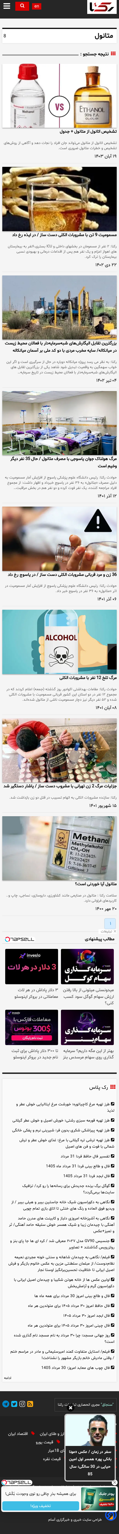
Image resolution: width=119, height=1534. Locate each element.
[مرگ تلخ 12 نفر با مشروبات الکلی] (59, 642)
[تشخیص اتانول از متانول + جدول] (59, 96)
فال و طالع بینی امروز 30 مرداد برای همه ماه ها (72, 1296)
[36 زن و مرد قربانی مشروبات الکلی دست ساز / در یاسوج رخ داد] (59, 539)
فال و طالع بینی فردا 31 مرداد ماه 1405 (78, 1166)
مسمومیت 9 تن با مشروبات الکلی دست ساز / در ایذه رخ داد (64, 235)
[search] (22, 6)
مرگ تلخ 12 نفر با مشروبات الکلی (88, 678)
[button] (7, 6)
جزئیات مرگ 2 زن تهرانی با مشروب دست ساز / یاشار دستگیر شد (60, 786)
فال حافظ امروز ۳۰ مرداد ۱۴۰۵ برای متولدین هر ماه (69, 1306)
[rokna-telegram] (5, 1405)
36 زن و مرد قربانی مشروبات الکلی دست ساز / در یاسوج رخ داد (62, 575)
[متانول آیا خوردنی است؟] (59, 848)
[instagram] (21, 1405)
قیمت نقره (52, 1459)
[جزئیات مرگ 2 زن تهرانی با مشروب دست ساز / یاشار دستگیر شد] (59, 750)
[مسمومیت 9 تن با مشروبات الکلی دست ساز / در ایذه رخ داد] (59, 199)
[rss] (29, 1405)
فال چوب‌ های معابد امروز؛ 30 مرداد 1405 (75, 1368)
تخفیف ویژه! (41, 1506)
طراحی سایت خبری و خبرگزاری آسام (75, 1519)
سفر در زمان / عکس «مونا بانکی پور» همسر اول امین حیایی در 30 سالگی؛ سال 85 (90, 1463)
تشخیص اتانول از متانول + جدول (88, 132)
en (36, 6)
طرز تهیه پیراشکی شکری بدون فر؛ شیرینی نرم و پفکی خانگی (61, 1130)
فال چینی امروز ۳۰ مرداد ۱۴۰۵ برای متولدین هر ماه (69, 1325)
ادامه (7, 1378)
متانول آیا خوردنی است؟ (96, 884)
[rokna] (102, 7)
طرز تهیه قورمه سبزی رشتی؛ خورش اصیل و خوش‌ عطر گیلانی (61, 1120)
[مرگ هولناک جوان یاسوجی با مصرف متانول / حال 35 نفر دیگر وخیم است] (59, 423)
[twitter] (13, 1405)
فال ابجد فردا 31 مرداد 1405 (86, 1176)
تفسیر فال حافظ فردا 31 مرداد (85, 1156)
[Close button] (115, 1482)
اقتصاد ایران (18, 1434)
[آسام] (110, 1519)
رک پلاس (98, 1087)
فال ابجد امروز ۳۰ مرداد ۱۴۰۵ (86, 1315)
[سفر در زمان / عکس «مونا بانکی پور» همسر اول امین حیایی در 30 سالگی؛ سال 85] (90, 1430)
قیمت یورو (45, 1442)
